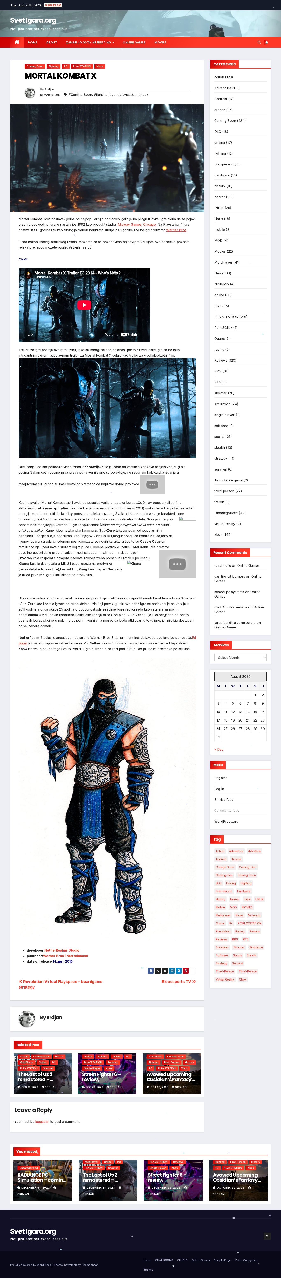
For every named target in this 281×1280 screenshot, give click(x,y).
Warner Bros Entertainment (65, 956)
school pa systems (229, 592)
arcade (219, 110)
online (43, 1062)
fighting (53, 66)
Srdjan (49, 89)
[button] (259, 42)
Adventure (155, 1056)
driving (219, 142)
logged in (42, 1121)
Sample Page (222, 1260)
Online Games (134, 42)
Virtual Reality (225, 979)
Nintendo (221, 284)
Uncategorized (226, 513)
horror (59, 1056)
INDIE (219, 208)
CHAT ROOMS (164, 1260)
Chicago (149, 224)
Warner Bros (176, 230)
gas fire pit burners (229, 576)
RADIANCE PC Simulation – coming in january (41, 1180)
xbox (99, 66)
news (239, 915)
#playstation (126, 95)
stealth (219, 447)
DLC (217, 132)
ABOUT (51, 42)
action (24, 1056)
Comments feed (226, 810)
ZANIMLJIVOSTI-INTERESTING (89, 42)
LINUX (259, 899)
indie (247, 899)
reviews (221, 939)
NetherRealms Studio (61, 950)
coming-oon (247, 867)
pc (231, 923)
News (218, 273)
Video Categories (246, 1260)
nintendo (254, 915)
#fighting (100, 95)
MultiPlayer (26, 1062)
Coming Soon (35, 66)
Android (220, 99)
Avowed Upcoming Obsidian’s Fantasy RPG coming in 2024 (169, 1079)
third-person (224, 491)
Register (220, 778)
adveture (254, 851)
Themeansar (89, 1264)
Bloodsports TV (177, 981)
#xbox (143, 95)
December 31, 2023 (36, 1187)
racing (219, 349)
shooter (48, 1068)
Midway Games (129, 224)
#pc (112, 95)
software (221, 426)
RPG (218, 371)
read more (222, 565)
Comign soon (225, 867)
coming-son (224, 875)
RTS (217, 382)
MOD (218, 240)
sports (219, 437)
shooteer (222, 947)
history (189, 1062)
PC (65, 66)
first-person (171, 1062)
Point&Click (223, 328)
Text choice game (228, 480)
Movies (160, 42)
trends (219, 502)
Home (32, 42)
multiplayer (223, 915)
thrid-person (248, 971)
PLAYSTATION (82, 66)
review (255, 931)
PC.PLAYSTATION (249, 923)
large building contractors (234, 623)
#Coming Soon (80, 95)
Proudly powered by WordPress (31, 1264)
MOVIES (247, 907)
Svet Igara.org (33, 20)
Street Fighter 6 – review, (101, 1077)
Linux (218, 219)
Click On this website (230, 607)
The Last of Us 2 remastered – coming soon (35, 1079)
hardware (222, 175)
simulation (222, 404)
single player (92, 1068)
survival (220, 469)
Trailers (148, 1269)
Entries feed (223, 800)
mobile (219, 230)
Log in (219, 789)
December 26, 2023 (166, 1187)
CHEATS (182, 1260)
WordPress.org (226, 821)
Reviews (113, 1062)
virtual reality (224, 524)
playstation (223, 931)
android (221, 859)
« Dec (218, 749)
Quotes (220, 338)
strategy (220, 458)
